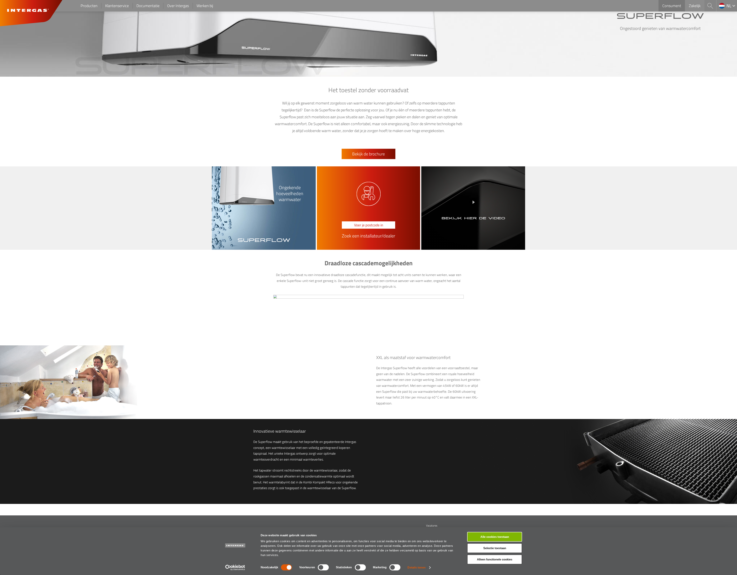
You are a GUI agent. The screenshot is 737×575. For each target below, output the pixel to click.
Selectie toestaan (494, 548)
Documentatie (147, 6)
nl (728, 5)
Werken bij (205, 6)
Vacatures (431, 525)
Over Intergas (178, 6)
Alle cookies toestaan (494, 536)
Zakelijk (695, 6)
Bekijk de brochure (368, 154)
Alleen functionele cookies (494, 559)
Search (710, 6)
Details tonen (416, 567)
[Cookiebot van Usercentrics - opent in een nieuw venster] (235, 567)
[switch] (323, 567)
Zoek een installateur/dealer (368, 236)
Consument (671, 6)
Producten (89, 6)
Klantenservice (117, 6)
